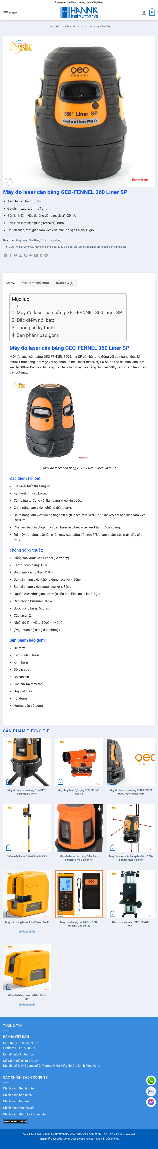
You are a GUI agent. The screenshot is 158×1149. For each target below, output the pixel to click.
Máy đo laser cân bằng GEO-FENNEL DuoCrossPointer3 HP (130, 792)
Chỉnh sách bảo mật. (17, 1101)
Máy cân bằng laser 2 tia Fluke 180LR (27, 922)
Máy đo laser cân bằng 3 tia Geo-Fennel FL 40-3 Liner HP (79, 858)
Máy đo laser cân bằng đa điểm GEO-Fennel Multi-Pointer (131, 858)
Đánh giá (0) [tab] (64, 283)
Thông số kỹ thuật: (36, 328)
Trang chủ (52, 26)
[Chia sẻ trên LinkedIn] (36, 255)
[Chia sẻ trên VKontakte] (31, 255)
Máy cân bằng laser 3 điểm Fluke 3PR (27, 997)
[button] (10, 13)
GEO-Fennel (16, 246)
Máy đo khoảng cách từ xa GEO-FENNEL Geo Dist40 (79, 924)
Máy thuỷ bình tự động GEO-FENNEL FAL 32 (79, 792)
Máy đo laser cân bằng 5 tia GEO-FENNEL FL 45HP (26, 792)
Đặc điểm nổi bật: (35, 320)
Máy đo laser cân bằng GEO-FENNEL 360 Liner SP (69, 312)
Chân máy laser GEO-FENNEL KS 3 (27, 856)
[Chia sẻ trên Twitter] (15, 255)
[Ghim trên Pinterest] (25, 255)
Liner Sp (28, 246)
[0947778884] (151, 1080)
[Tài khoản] (144, 12)
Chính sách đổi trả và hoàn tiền (24, 1114)
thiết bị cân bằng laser (113, 246)
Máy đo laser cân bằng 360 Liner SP (78, 246)
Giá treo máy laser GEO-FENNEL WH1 (131, 924)
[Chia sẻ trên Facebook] (10, 255)
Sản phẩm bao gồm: (38, 335)
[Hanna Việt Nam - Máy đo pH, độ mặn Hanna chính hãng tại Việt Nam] (79, 12)
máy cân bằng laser (46, 246)
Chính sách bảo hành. (18, 1095)
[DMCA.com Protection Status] (15, 1121)
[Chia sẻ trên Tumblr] (41, 255)
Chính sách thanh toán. (19, 1088)
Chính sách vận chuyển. (19, 1108)
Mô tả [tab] (10, 283)
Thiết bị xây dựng (73, 26)
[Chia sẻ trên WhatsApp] (5, 255)
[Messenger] (151, 1102)
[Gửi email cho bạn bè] (20, 255)
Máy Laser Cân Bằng (99, 26)
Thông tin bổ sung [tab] (35, 283)
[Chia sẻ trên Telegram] (46, 255)
